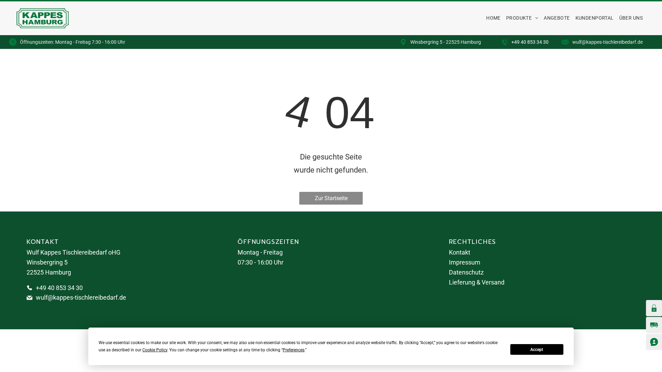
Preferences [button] (293, 350)
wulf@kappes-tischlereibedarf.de (81, 297)
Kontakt (459, 252)
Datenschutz (466, 272)
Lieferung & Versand (476, 282)
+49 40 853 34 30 (530, 42)
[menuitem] (493, 18)
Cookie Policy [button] (154, 350)
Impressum (464, 262)
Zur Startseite (331, 198)
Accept (536, 349)
